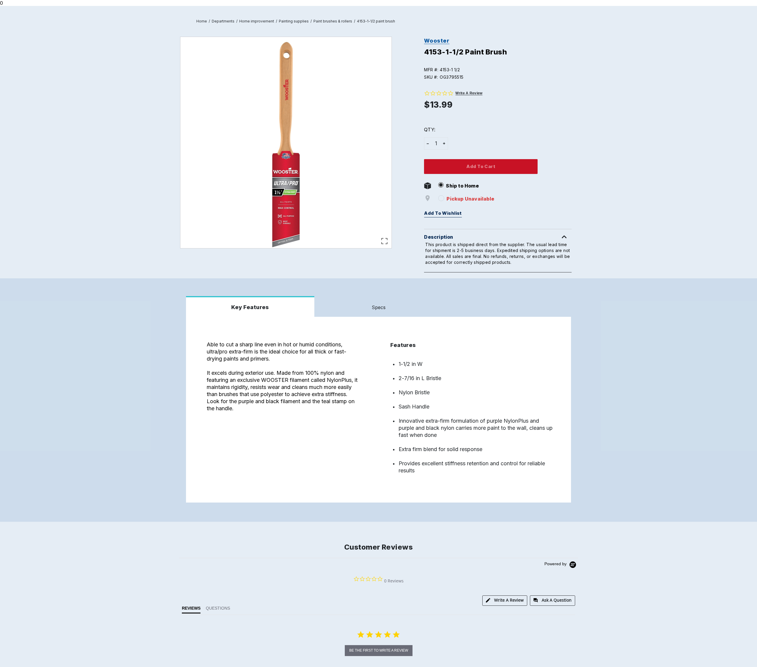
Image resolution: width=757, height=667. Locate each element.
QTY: (429, 130)
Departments (223, 21)
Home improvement (256, 21)
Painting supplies (294, 21)
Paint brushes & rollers (332, 21)
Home (201, 21)
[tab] (504, 600)
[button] (500, 69)
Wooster (436, 41)
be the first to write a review (378, 650)
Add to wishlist (443, 213)
